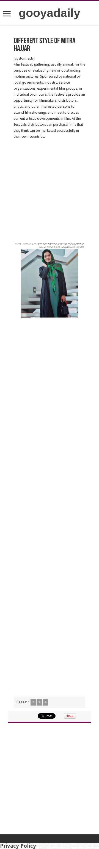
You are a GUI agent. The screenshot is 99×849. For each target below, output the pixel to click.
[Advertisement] (49, 191)
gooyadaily (49, 12)
